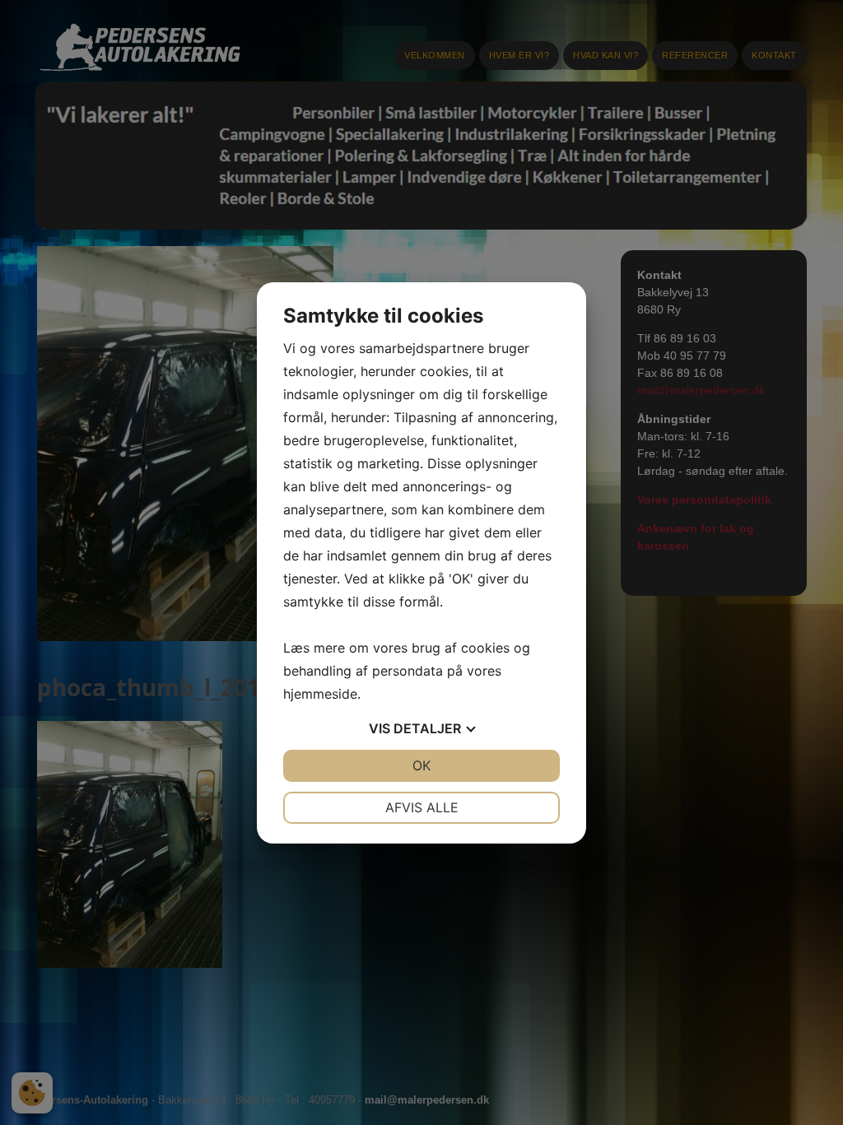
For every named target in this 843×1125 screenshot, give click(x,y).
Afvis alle (422, 807)
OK (421, 765)
